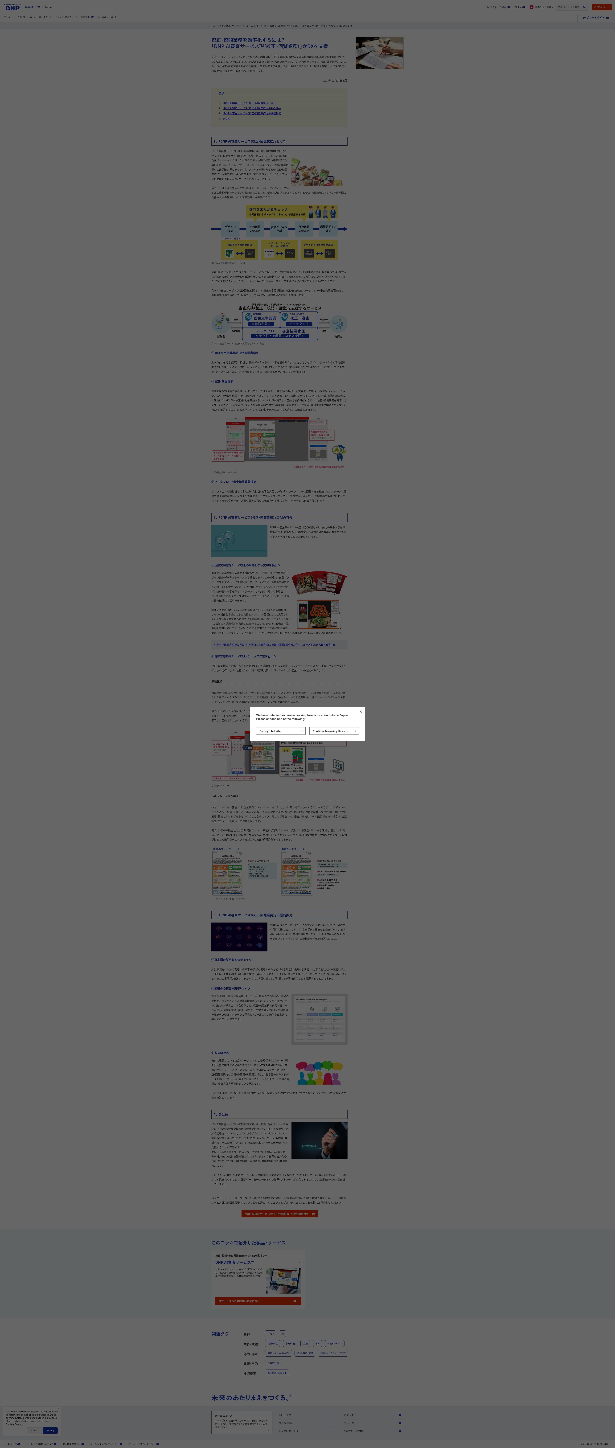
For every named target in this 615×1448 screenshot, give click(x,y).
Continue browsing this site (330, 731)
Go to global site (270, 731)
